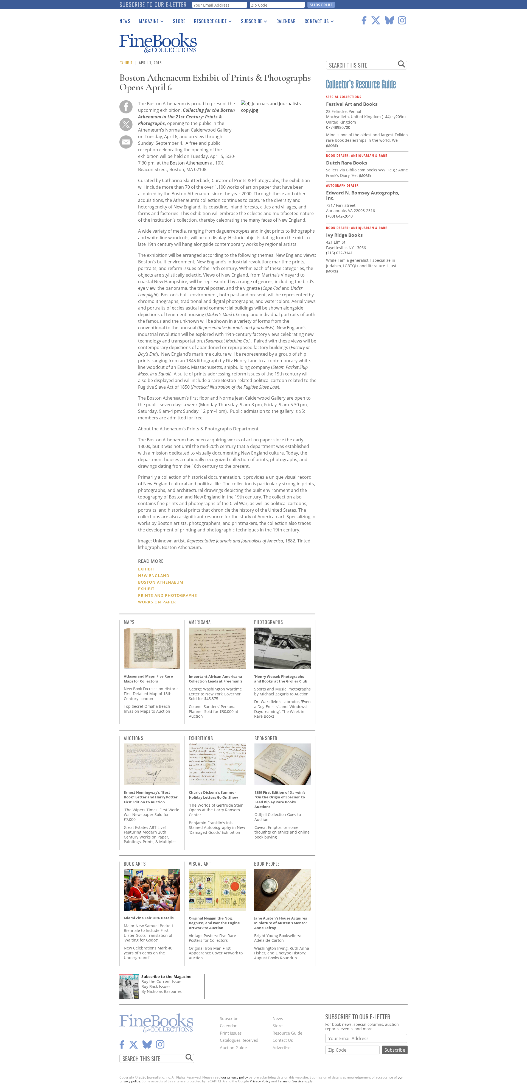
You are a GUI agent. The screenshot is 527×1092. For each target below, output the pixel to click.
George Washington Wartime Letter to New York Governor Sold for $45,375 (215, 693)
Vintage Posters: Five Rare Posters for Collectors (212, 938)
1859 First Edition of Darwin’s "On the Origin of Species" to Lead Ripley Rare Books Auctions (279, 799)
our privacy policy (234, 1077)
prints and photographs (167, 595)
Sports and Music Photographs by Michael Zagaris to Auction (282, 691)
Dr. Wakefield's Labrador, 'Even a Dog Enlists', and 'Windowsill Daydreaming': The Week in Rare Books (282, 709)
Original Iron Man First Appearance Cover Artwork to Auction (216, 953)
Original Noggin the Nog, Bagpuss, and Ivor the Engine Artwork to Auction (214, 923)
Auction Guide (233, 1047)
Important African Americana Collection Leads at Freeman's (215, 679)
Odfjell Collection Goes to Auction (277, 817)
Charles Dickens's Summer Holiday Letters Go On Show (213, 795)
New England (153, 575)
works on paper (157, 601)
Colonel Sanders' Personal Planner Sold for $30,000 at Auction (213, 711)
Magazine (147, 22)
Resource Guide (208, 22)
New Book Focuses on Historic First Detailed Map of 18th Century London (151, 693)
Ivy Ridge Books (344, 235)
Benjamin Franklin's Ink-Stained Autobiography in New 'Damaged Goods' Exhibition (217, 827)
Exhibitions (201, 738)
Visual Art (200, 863)
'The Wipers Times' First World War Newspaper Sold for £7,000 (152, 814)
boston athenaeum (160, 582)
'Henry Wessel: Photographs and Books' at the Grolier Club (280, 679)
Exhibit (126, 62)
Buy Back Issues (155, 986)
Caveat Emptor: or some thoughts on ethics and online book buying (282, 832)
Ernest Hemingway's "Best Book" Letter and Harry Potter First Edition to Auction (151, 797)
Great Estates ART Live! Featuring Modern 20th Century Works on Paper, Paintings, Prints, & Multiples (150, 835)
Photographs (268, 622)
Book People (266, 863)
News (125, 21)
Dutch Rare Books (346, 163)
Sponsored (265, 738)
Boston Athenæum (189, 163)
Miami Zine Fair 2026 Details (148, 917)
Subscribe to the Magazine (166, 976)
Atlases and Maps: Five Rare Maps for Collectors (148, 679)
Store (179, 21)
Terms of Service (291, 1081)
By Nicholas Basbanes (161, 991)
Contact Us (314, 22)
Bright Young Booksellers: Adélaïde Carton (277, 938)
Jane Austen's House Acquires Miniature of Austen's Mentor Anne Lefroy (280, 923)
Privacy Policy (260, 1081)
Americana (200, 622)
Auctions (133, 738)
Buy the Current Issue (161, 981)
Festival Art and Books (351, 104)
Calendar (286, 21)
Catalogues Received (239, 1040)
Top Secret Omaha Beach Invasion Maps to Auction (147, 709)
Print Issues (231, 1033)
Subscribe (249, 22)
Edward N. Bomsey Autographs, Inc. (362, 195)
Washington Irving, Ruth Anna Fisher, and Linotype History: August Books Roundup (281, 953)
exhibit (146, 588)
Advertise (281, 1047)
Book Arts (135, 863)
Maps (129, 622)
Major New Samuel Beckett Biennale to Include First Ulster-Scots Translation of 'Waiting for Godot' (148, 933)
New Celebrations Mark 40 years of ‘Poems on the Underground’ (148, 952)
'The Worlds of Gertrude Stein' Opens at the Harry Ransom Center (216, 810)
